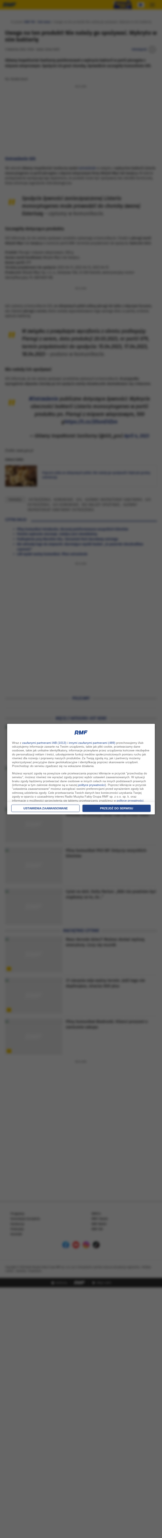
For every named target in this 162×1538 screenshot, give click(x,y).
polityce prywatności (91, 785)
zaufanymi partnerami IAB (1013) (44, 742)
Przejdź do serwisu (116, 808)
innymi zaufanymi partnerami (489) (92, 742)
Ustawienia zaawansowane (45, 808)
